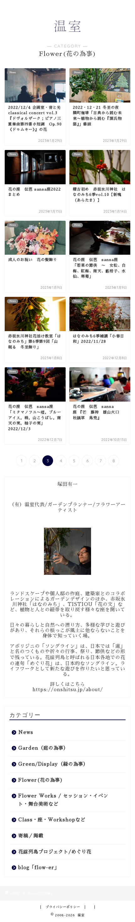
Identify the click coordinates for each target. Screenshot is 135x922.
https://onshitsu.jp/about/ (67, 689)
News (25, 732)
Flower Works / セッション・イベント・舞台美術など (63, 800)
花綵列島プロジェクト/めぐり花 (54, 851)
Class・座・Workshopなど (51, 819)
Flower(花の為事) (40, 780)
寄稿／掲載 (30, 835)
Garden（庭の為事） (43, 748)
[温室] (67, 30)
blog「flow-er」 (38, 867)
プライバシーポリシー (63, 907)
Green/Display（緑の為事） (53, 764)
